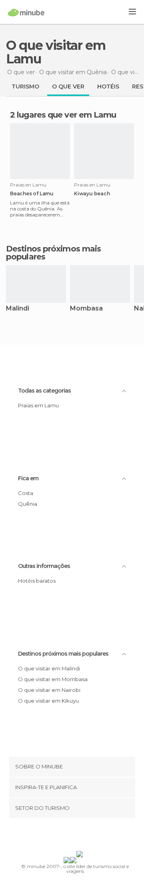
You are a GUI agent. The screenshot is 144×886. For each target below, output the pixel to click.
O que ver (68, 86)
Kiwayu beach (92, 193)
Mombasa (86, 308)
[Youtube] (91, 836)
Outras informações (44, 566)
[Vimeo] (80, 836)
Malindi (17, 308)
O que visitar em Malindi (49, 668)
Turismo (25, 86)
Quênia (27, 504)
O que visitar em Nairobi (49, 690)
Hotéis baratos (37, 581)
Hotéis (108, 86)
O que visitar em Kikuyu (48, 700)
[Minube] (26, 12)
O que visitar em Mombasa (53, 679)
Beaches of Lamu (32, 193)
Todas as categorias (44, 390)
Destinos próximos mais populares (53, 253)
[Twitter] (70, 836)
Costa (25, 493)
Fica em (28, 478)
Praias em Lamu (38, 405)
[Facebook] (60, 836)
